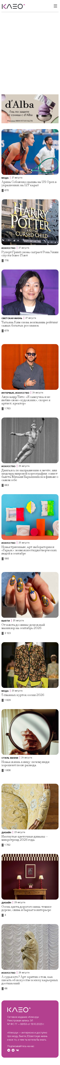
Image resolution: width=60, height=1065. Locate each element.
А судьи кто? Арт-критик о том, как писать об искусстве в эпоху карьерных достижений (29, 980)
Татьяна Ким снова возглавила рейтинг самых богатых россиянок (29, 324)
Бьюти (5, 620)
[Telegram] (8, 1050)
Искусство (8, 248)
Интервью (7, 393)
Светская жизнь (11, 318)
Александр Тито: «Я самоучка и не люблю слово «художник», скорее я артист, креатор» (25, 400)
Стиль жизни (9, 758)
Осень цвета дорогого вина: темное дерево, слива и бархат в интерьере (26, 908)
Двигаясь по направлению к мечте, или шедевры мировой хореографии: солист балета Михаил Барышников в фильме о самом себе (29, 475)
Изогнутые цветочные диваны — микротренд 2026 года (24, 838)
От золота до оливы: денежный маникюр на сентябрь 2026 (23, 626)
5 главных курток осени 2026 (22, 695)
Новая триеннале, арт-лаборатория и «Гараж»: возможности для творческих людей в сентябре (29, 550)
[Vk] (17, 1050)
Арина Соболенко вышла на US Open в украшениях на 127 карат (29, 183)
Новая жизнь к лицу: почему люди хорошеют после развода (25, 763)
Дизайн (6, 832)
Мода (5, 178)
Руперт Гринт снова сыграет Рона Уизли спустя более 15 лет (29, 253)
